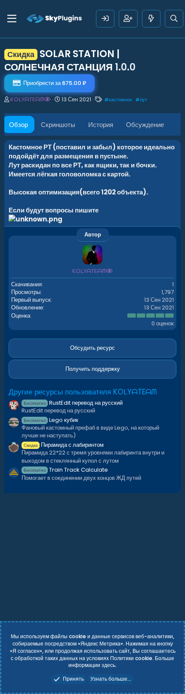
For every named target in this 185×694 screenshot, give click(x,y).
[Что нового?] (151, 18)
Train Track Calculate (66, 470)
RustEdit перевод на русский (73, 403)
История (100, 124)
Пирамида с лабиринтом (64, 445)
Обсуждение (145, 124)
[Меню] (12, 19)
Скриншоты (58, 124)
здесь (108, 665)
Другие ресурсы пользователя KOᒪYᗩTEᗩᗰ (83, 392)
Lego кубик (51, 420)
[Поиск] (174, 18)
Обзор (18, 124)
